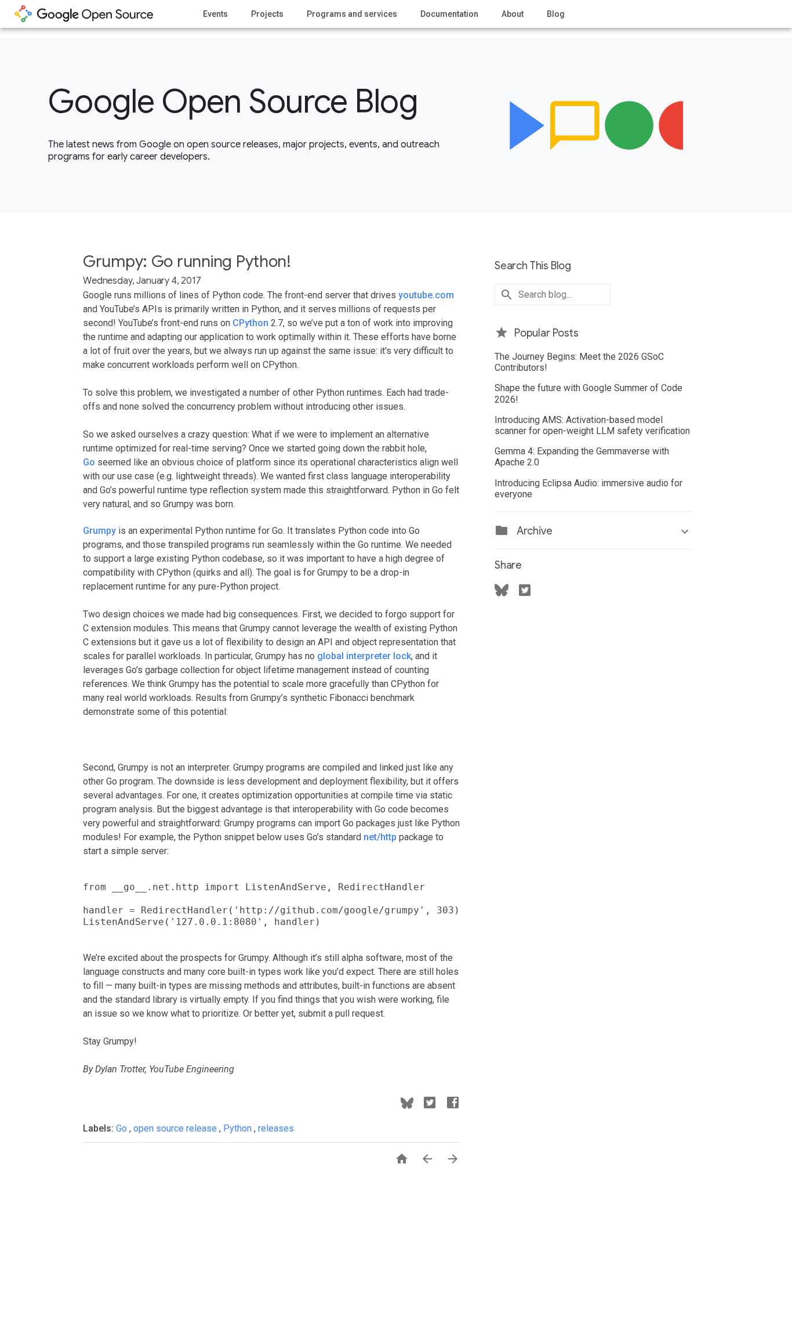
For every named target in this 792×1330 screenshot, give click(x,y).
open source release (176, 1128)
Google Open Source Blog (232, 101)
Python (238, 1128)
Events (215, 14)
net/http (380, 837)
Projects (267, 14)
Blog (556, 14)
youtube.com (426, 295)
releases (276, 1128)
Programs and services (352, 14)
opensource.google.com (84, 14)
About (513, 14)
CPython (250, 322)
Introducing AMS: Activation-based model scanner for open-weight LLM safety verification (592, 425)
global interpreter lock (364, 656)
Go (89, 462)
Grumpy (99, 530)
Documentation (449, 14)
